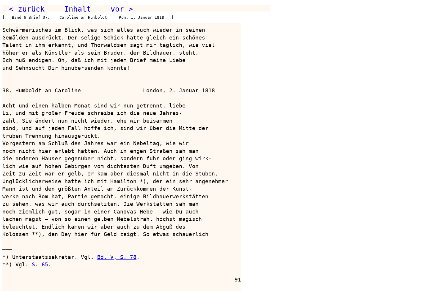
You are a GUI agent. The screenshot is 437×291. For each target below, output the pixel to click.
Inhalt (77, 8)
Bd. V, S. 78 (116, 257)
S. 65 (40, 264)
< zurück (27, 8)
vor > (122, 8)
